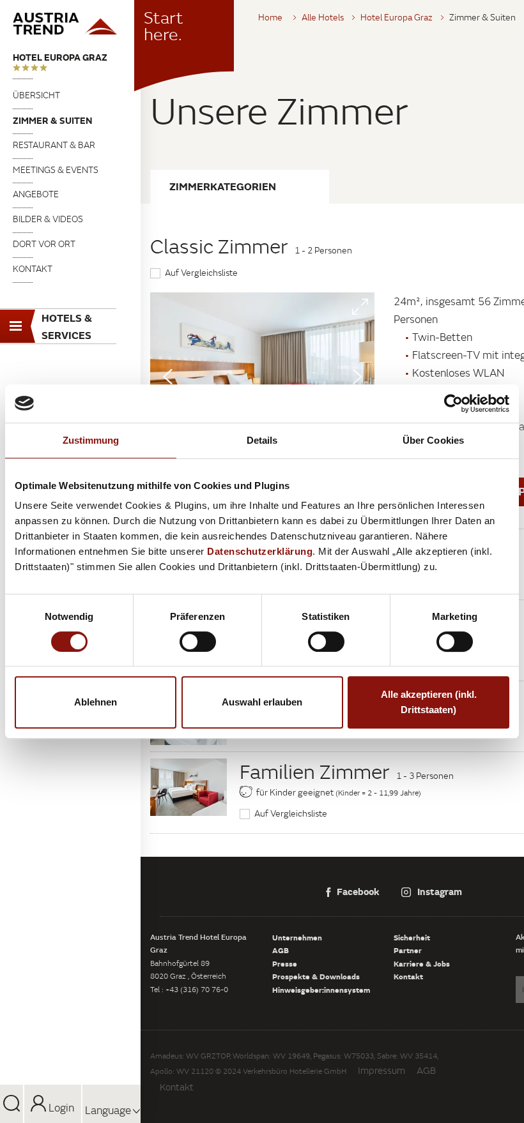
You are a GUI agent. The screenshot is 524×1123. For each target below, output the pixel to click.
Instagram (439, 891)
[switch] (198, 641)
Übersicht (36, 95)
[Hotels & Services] (70, 23)
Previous (167, 376)
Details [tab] (262, 440)
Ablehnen (95, 702)
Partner (408, 950)
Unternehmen (297, 937)
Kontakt (408, 976)
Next (357, 376)
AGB (280, 950)
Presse (284, 963)
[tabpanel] (262, 376)
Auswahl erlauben (262, 702)
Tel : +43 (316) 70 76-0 (189, 989)
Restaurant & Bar (54, 145)
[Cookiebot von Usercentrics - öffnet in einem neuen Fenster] (453, 403)
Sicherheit (412, 937)
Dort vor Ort (44, 244)
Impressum (381, 1070)
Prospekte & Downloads (316, 976)
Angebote (36, 194)
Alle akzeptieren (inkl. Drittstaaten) (429, 702)
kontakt (32, 269)
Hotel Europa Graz (60, 57)
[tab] (239, 187)
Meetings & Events (55, 170)
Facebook (358, 891)
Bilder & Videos (48, 219)
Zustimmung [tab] (91, 440)
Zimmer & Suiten (52, 120)
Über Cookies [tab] (433, 440)
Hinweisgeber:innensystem (321, 989)
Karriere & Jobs (422, 963)
